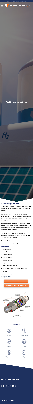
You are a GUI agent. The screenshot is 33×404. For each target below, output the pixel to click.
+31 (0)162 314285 (6, 277)
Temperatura (24, 335)
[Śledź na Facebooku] (3, 386)
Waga (24, 357)
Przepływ (9, 346)
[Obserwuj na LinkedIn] (13, 386)
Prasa (9, 335)
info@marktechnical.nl (21, 1)
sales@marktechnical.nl (7, 275)
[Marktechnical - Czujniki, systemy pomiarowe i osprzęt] (17, 6)
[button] (2, 6)
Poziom (24, 346)
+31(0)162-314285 (11, 1)
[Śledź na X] (8, 386)
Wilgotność (9, 357)
